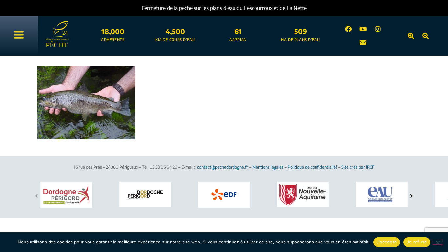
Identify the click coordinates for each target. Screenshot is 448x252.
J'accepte (387, 241)
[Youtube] (363, 29)
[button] (411, 195)
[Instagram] (377, 29)
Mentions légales (268, 167)
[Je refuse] (437, 242)
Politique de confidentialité (312, 167)
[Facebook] (348, 29)
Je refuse (417, 241)
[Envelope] (363, 42)
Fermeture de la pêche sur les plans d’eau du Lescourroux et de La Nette (224, 8)
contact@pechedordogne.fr (222, 167)
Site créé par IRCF (357, 167)
